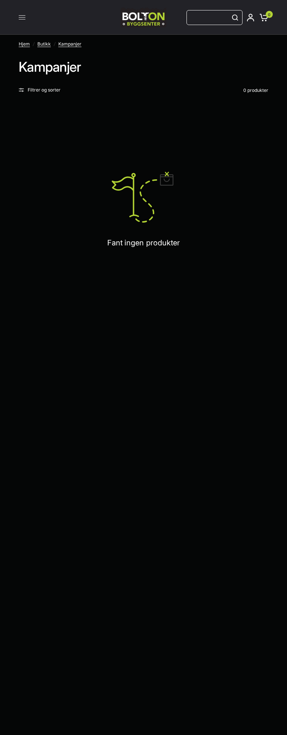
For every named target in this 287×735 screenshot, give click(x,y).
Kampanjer (69, 44)
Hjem (24, 44)
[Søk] (235, 17)
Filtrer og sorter (44, 90)
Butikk (44, 44)
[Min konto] (250, 17)
